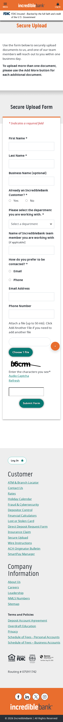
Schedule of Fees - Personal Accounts (33, 637)
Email (17, 271)
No (31, 201)
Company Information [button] (23, 571)
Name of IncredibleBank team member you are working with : (31, 238)
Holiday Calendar (20, 499)
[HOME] (31, 706)
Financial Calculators (22, 515)
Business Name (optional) (28, 173)
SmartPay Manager (25, 554)
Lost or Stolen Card (21, 521)
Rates (12, 493)
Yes (15, 201)
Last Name (18, 156)
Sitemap (13, 604)
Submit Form (31, 403)
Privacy (14, 632)
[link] (46, 657)
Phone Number (20, 306)
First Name (18, 138)
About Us (14, 582)
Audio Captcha (19, 376)
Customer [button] (20, 474)
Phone (18, 280)
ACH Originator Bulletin (25, 549)
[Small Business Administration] (32, 658)
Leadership (15, 593)
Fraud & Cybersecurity (23, 504)
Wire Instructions (25, 543)
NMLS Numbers (19, 598)
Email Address (19, 288)
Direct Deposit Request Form (28, 527)
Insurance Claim (25, 532)
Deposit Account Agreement (27, 620)
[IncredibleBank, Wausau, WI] (31, 5)
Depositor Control (20, 510)
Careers (13, 587)
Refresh (14, 380)
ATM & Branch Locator (23, 482)
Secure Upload (18, 537)
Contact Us (15, 488)
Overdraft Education (22, 626)
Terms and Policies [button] (21, 614)
